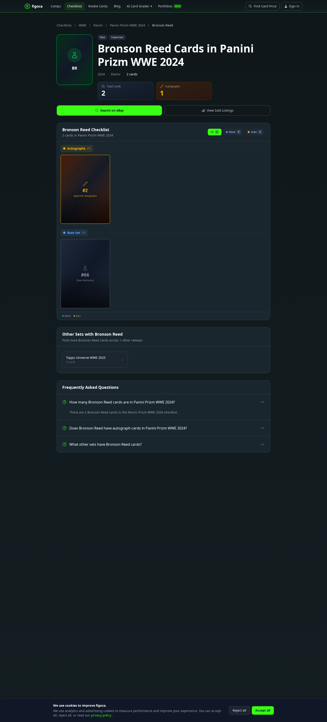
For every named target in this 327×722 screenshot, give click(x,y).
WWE (82, 25)
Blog (117, 6)
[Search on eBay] (105, 219)
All (214, 132)
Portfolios (169, 6)
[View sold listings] (98, 219)
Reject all (239, 710)
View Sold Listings (220, 110)
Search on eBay (112, 110)
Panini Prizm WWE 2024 (127, 25)
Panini (98, 25)
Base (233, 132)
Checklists (74, 6)
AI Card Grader (138, 6)
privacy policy (101, 715)
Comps (56, 6)
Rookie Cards (98, 6)
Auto (255, 132)
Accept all (262, 710)
